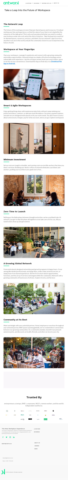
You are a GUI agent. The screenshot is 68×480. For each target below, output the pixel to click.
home (11, 3)
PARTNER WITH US (7, 443)
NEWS (36, 448)
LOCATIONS (28, 3)
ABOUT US (56, 3)
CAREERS (36, 445)
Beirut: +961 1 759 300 (8, 461)
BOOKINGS (36, 3)
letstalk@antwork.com (8, 458)
